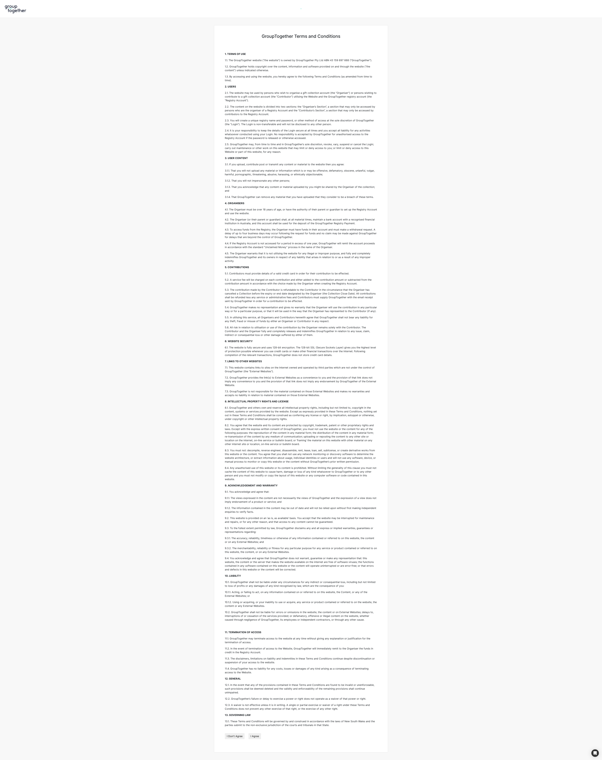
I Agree (255, 736)
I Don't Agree (235, 736)
